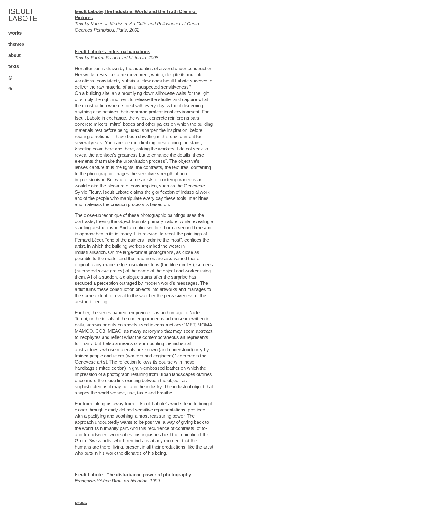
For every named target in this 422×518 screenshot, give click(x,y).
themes (16, 44)
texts (13, 66)
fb (10, 88)
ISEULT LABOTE (23, 15)
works (15, 33)
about (14, 55)
